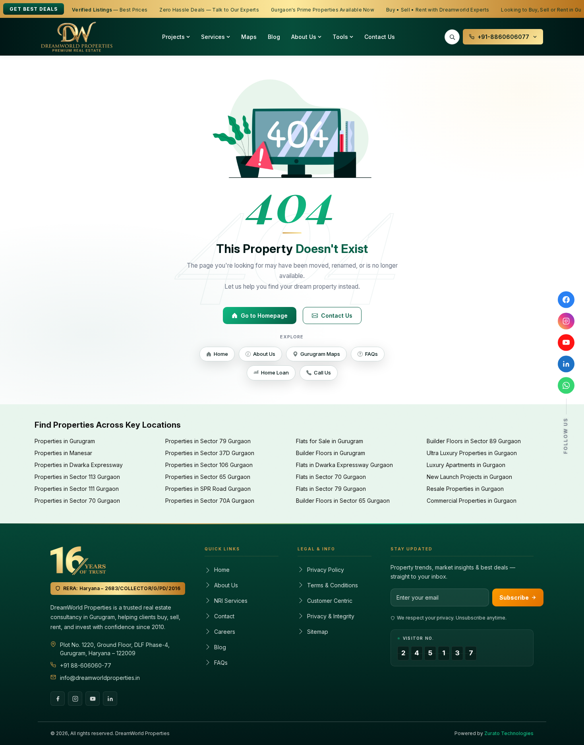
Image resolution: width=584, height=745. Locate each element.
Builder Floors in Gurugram (330, 453)
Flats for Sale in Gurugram (329, 441)
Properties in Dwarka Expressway (79, 464)
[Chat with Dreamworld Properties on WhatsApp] (566, 385)
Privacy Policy (325, 569)
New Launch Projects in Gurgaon (469, 476)
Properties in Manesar (63, 453)
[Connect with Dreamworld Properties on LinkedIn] (566, 364)
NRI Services (231, 600)
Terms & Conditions (332, 585)
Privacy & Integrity (330, 616)
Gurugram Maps (320, 354)
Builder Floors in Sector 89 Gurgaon (474, 441)
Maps (249, 36)
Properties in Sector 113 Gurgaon (77, 476)
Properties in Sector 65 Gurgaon (207, 476)
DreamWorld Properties (142, 733)
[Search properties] (452, 36)
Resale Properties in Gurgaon (465, 488)
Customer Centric (329, 600)
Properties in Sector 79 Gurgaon (208, 441)
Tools (340, 36)
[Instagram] (75, 698)
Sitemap (317, 631)
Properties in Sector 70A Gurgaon (209, 500)
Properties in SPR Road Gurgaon (208, 488)
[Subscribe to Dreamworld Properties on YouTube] (566, 342)
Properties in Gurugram (65, 441)
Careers (224, 631)
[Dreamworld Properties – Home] (76, 37)
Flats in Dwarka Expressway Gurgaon (344, 464)
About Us (303, 36)
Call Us (322, 372)
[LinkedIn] (110, 698)
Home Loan (275, 372)
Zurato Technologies (509, 733)
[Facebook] (57, 698)
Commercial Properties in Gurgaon (471, 500)
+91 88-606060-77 (85, 665)
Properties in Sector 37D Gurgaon (209, 453)
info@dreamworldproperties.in (100, 677)
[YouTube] (92, 698)
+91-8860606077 (503, 36)
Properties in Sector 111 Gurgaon (77, 488)
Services (213, 36)
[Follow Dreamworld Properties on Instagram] (566, 321)
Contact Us (379, 36)
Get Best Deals (34, 9)
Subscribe (514, 597)
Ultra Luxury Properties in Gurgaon (472, 453)
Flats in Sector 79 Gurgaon (331, 488)
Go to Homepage (264, 315)
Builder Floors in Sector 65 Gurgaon (343, 500)
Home (221, 354)
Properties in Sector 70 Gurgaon (77, 500)
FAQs (371, 354)
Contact (224, 616)
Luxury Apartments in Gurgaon (466, 464)
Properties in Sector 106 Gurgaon (209, 464)
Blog (274, 36)
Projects (173, 36)
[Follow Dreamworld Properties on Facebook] (566, 299)
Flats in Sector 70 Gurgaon (331, 476)
